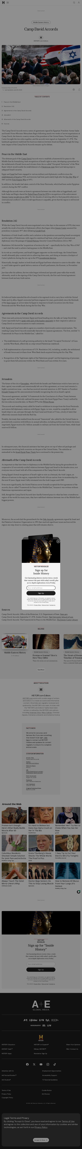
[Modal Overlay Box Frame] (41, 574)
